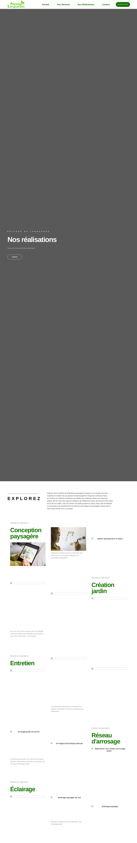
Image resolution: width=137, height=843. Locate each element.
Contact (106, 4)
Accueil (45, 4)
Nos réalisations (86, 4)
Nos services (63, 4)
